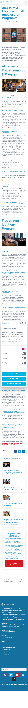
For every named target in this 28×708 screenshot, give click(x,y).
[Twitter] (11, 675)
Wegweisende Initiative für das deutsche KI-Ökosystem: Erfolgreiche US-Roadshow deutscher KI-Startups (13, 521)
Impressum (6, 652)
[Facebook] (5, 675)
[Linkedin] (23, 675)
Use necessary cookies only (14, 383)
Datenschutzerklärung (9, 647)
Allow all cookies (14, 373)
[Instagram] (14, 679)
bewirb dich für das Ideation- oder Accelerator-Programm (12, 444)
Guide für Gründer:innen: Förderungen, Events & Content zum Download (13, 472)
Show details (20, 369)
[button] (25, 2)
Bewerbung (5, 127)
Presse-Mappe (7, 654)
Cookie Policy (6, 649)
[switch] (24, 353)
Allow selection (14, 378)
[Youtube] (17, 675)
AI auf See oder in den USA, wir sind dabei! (13, 504)
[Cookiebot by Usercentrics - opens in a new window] (20, 323)
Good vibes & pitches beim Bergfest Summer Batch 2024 (13, 488)
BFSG (3, 642)
